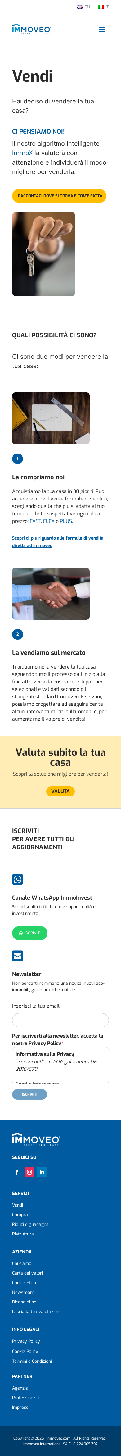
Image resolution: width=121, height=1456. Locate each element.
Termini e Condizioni (32, 1361)
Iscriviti (33, 933)
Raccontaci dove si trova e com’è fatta (60, 196)
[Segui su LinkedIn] (42, 1172)
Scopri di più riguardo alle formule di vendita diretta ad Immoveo (58, 542)
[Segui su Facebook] (17, 1172)
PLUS (66, 521)
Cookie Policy (25, 1351)
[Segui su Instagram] (29, 1172)
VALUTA (60, 791)
